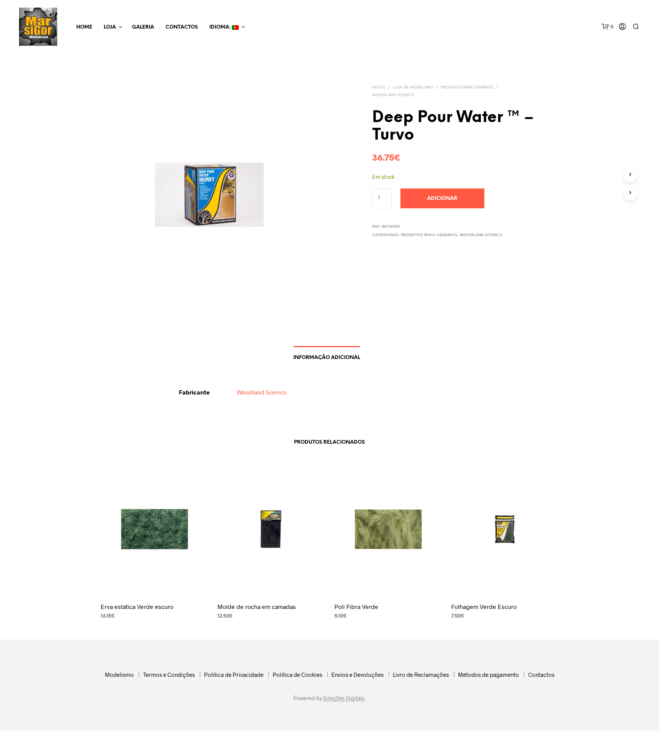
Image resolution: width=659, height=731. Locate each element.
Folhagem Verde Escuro (484, 606)
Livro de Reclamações (421, 674)
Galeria (143, 27)
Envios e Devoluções (357, 674)
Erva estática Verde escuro (137, 606)
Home (84, 27)
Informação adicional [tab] (326, 357)
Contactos (182, 27)
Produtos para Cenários (467, 87)
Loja (110, 27)
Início (378, 87)
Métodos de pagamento (488, 674)
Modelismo (119, 674)
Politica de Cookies (297, 674)
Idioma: (220, 27)
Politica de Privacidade (234, 674)
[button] (607, 27)
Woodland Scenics (393, 95)
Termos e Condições (169, 674)
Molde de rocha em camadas (256, 606)
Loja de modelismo (413, 87)
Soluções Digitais (344, 698)
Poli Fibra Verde (356, 606)
